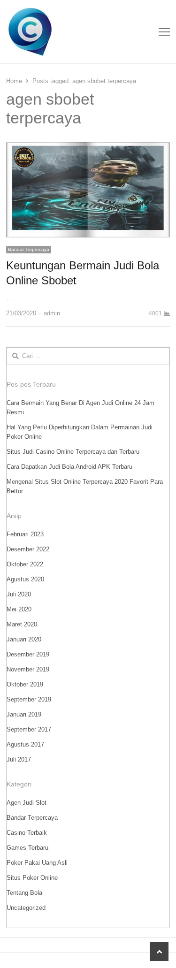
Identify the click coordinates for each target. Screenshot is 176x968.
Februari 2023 (25, 534)
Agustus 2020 (25, 579)
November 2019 (28, 669)
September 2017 (29, 729)
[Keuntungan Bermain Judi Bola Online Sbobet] (88, 147)
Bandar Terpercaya (28, 249)
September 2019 (29, 699)
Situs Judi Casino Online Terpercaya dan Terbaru (73, 451)
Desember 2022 (28, 549)
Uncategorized (26, 907)
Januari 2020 (24, 639)
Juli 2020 (19, 594)
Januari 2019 (24, 714)
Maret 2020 (22, 624)
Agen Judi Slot (26, 802)
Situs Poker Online (32, 877)
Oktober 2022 (25, 564)
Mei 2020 (19, 609)
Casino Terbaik (27, 832)
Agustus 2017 (25, 744)
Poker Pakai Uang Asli (37, 862)
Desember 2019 (28, 654)
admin (52, 313)
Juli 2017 (19, 759)
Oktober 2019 (25, 684)
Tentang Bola (24, 892)
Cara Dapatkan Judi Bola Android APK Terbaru (69, 466)
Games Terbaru (27, 847)
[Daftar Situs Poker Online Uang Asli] (55, 32)
